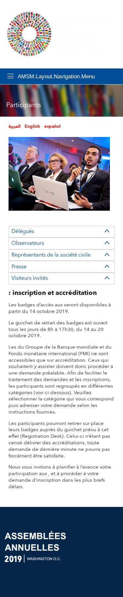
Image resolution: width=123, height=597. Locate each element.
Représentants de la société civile (51, 255)
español (52, 126)
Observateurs (27, 243)
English (32, 126)
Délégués (22, 231)
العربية (15, 126)
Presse (19, 266)
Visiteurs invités (29, 278)
